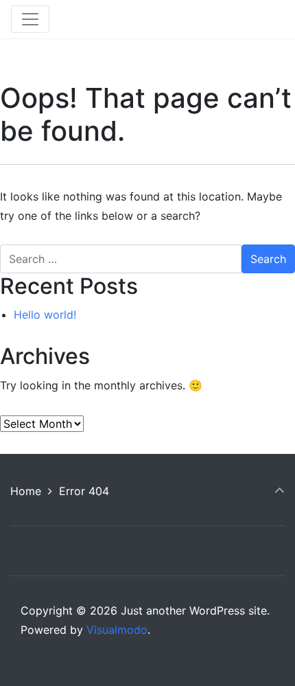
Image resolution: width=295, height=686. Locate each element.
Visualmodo (117, 630)
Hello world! (45, 314)
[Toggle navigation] (30, 19)
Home (25, 491)
